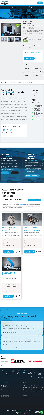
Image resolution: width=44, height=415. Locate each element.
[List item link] (26, 385)
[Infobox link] (22, 3)
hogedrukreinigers (23, 204)
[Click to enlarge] (3, 34)
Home (4, 13)
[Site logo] (5, 2)
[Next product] (43, 13)
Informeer (8, 167)
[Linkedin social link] (6, 396)
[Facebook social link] (2, 396)
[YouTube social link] (4, 396)
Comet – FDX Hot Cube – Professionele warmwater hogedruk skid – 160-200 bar (32, 229)
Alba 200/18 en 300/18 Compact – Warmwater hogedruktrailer (9, 274)
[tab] (4, 82)
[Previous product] (41, 13)
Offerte (40, 2)
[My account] (31, 7)
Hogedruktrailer (10, 13)
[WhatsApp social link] (8, 396)
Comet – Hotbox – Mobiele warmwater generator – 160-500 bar (10, 229)
